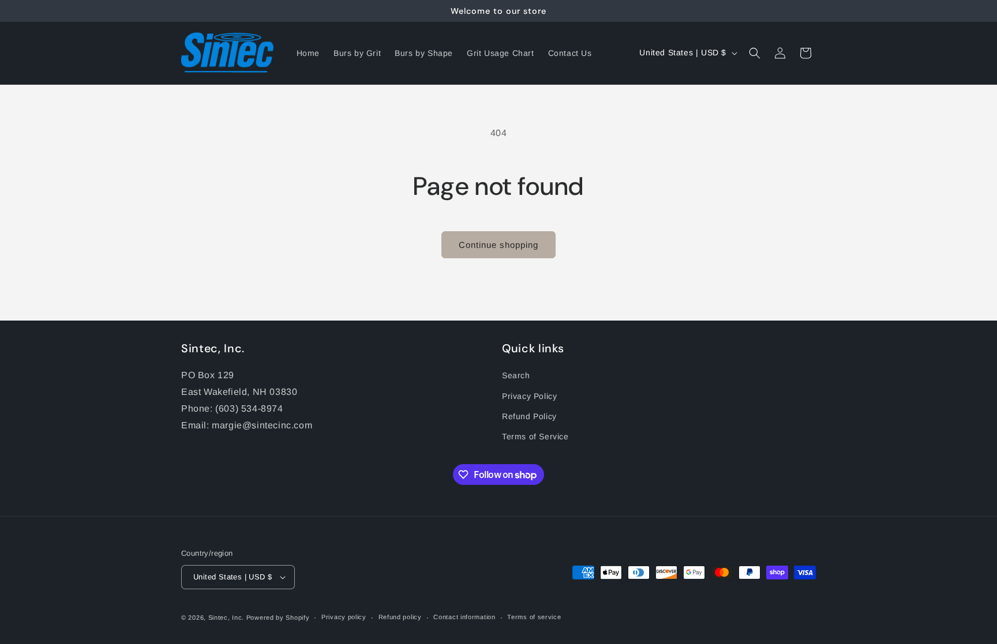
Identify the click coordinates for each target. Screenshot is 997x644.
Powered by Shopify (278, 617)
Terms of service (534, 616)
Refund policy (400, 616)
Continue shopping (498, 245)
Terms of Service (535, 436)
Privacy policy (343, 616)
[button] (754, 53)
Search (516, 375)
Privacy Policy (529, 396)
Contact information (464, 616)
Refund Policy (529, 416)
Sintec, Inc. (226, 617)
